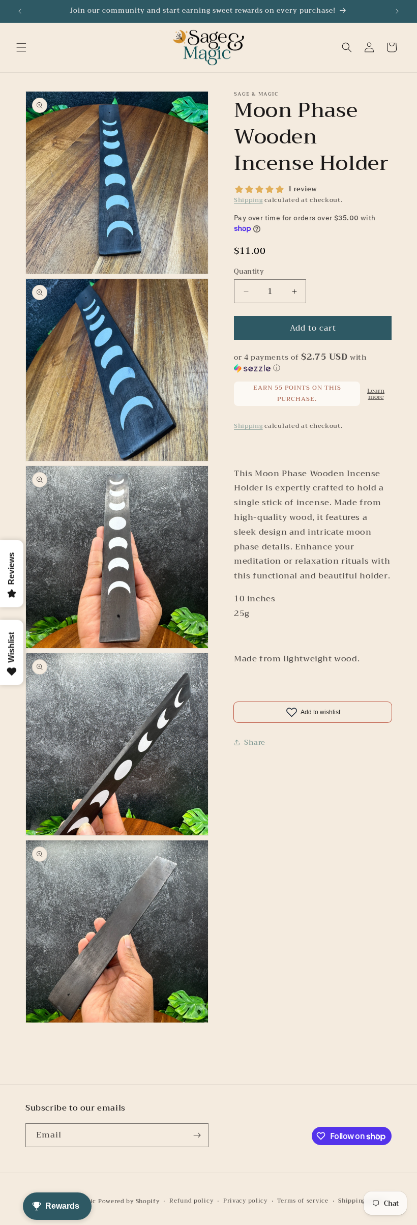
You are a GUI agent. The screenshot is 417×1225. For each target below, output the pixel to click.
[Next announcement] (397, 11)
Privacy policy (245, 1201)
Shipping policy (362, 1201)
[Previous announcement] (20, 11)
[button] (21, 47)
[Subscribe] (197, 1135)
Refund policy (191, 1201)
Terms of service (302, 1201)
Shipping (248, 200)
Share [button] (254, 742)
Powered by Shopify (129, 1201)
